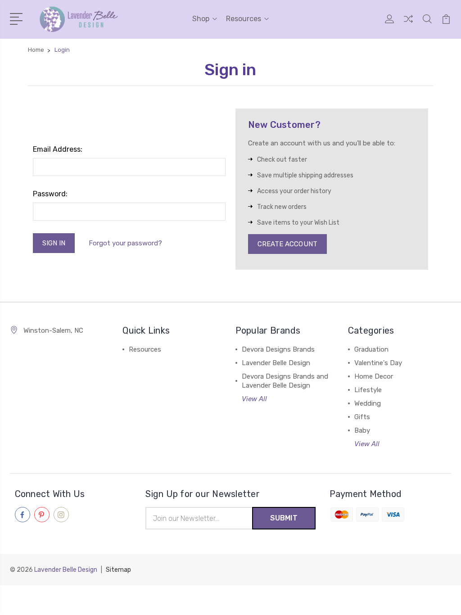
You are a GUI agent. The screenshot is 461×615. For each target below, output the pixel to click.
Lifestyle (368, 390)
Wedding (367, 403)
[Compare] (408, 24)
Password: (50, 194)
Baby (362, 430)
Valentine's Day (378, 363)
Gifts (362, 417)
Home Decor (373, 376)
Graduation (371, 349)
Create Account (287, 244)
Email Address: (57, 149)
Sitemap (118, 570)
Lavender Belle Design (276, 363)
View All (254, 399)
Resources (243, 18)
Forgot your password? (125, 243)
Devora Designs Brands (278, 349)
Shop (200, 18)
